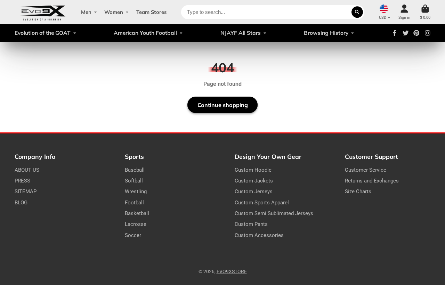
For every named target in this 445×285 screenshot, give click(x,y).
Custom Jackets (254, 181)
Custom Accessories (259, 235)
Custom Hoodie (253, 170)
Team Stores (151, 12)
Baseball (135, 170)
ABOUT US (27, 170)
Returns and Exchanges (372, 181)
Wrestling (136, 191)
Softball (134, 181)
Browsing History (326, 33)
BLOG (21, 203)
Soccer (133, 235)
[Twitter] (406, 33)
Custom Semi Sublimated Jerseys (274, 213)
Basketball (137, 213)
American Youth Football (145, 33)
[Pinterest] (416, 33)
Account (404, 12)
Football (134, 203)
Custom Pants (251, 224)
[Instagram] (427, 33)
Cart (425, 12)
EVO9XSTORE (232, 271)
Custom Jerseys (254, 191)
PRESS (22, 181)
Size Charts (358, 191)
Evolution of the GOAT (43, 33)
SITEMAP (26, 191)
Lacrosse (135, 224)
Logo (43, 12)
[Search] (357, 12)
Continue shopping (222, 104)
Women (113, 12)
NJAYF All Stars (240, 33)
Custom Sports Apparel (262, 203)
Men (86, 12)
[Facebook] (394, 33)
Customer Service (365, 170)
